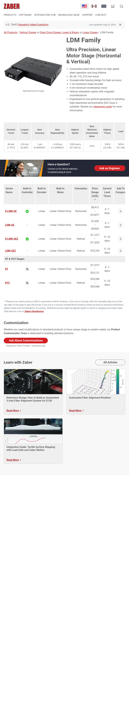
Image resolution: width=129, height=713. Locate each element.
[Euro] (104, 6)
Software (25, 15)
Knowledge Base (69, 15)
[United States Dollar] (84, 6)
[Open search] (121, 6)
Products (10, 15)
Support (87, 15)
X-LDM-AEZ (11, 238)
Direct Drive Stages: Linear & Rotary (59, 32)
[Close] (120, 25)
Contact (101, 15)
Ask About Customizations (26, 340)
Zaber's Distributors (34, 311)
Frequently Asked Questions (32, 24)
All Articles (110, 362)
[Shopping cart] (113, 6)
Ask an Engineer (109, 168)
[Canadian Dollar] (94, 6)
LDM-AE (9, 224)
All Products (10, 32)
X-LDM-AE (11, 211)
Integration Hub (45, 15)
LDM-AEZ (10, 250)
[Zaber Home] (12, 6)
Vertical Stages (28, 32)
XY (6, 268)
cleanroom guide (102, 106)
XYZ (7, 282)
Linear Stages (90, 32)
